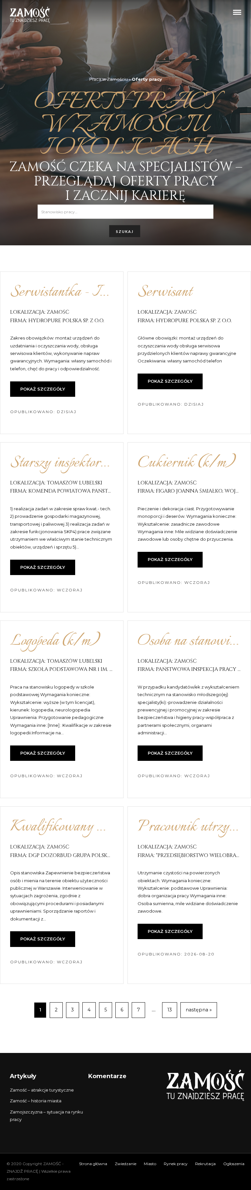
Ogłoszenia (233, 1163)
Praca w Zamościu (108, 78)
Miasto (150, 1163)
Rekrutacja (205, 1163)
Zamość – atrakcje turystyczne (42, 1090)
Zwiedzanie (125, 1163)
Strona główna (93, 1163)
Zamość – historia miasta (35, 1100)
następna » (199, 1010)
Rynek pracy (176, 1163)
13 (169, 1010)
